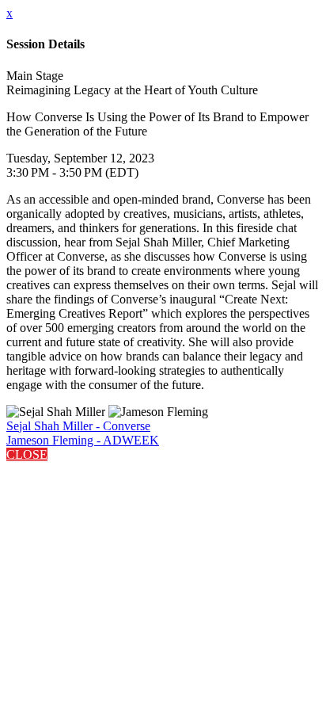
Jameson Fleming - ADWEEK (82, 440)
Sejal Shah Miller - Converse (78, 426)
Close (26, 454)
